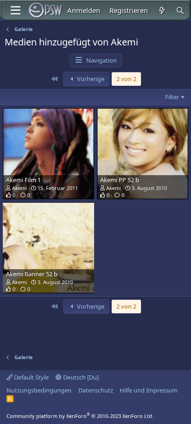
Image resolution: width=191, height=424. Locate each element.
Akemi (19, 187)
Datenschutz (95, 390)
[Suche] (180, 10)
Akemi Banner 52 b (31, 274)
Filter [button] (172, 97)
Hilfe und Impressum (149, 390)
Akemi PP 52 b (119, 180)
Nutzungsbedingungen (38, 390)
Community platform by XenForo (79, 415)
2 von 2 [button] (126, 79)
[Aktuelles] (162, 10)
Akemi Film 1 (23, 180)
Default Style (31, 377)
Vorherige (90, 79)
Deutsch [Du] (80, 377)
